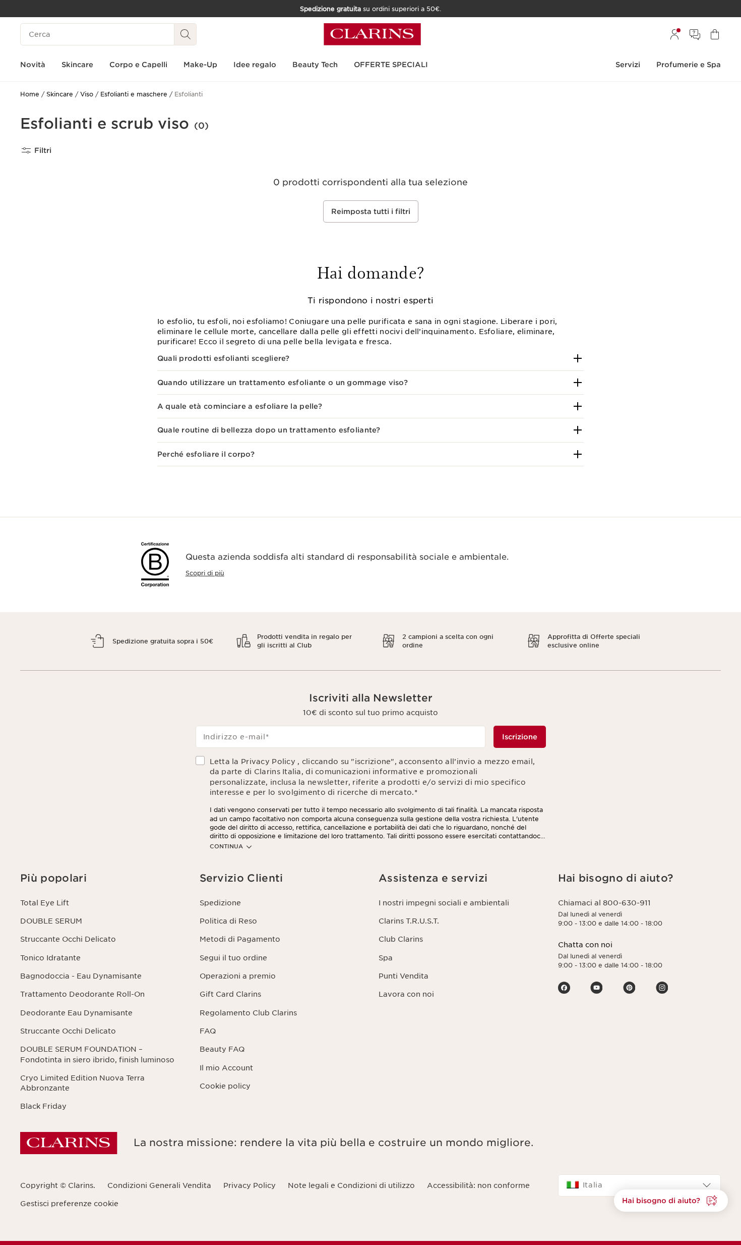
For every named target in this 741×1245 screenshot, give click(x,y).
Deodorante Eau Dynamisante (76, 1013)
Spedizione (220, 903)
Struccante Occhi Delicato (68, 939)
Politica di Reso (228, 921)
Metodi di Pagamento (240, 939)
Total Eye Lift (44, 903)
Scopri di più (205, 573)
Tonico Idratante (50, 958)
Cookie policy (225, 1086)
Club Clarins (401, 939)
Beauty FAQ (222, 1049)
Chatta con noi (585, 945)
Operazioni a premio (238, 976)
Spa (386, 958)
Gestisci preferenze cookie (69, 1204)
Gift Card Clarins (230, 994)
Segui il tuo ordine (233, 958)
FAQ (208, 1031)
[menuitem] (674, 34)
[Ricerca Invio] (185, 34)
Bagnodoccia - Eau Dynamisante (81, 976)
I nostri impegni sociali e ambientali (444, 903)
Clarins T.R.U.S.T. (409, 921)
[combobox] (639, 1185)
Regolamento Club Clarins (248, 1013)
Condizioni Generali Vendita (159, 1185)
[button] (370, 358)
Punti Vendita (403, 976)
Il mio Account (226, 1068)
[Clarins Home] (372, 34)
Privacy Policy (249, 1185)
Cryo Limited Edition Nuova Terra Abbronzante (82, 1083)
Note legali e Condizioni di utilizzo (351, 1185)
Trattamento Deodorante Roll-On (82, 994)
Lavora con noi (406, 994)
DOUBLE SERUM (51, 921)
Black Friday (43, 1106)
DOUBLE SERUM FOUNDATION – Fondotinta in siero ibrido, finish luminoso (97, 1054)
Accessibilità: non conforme (478, 1185)
